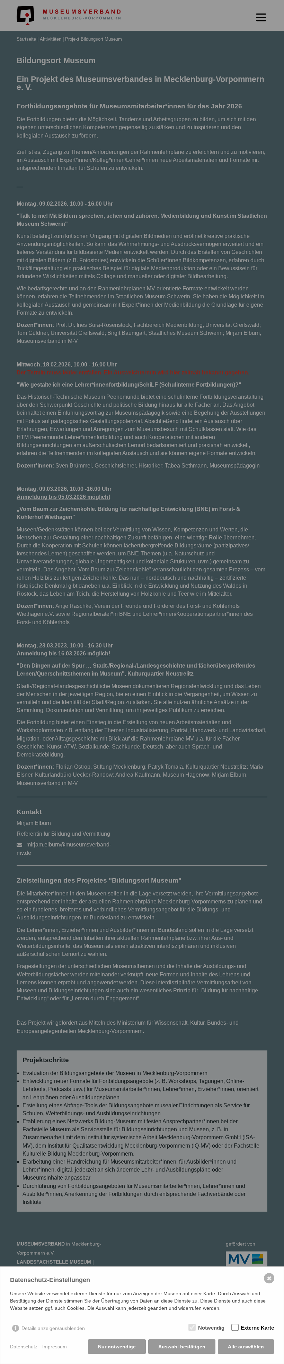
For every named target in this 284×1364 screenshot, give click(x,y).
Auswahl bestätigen (181, 1346)
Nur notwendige (117, 1346)
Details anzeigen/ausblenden (53, 1328)
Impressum (54, 1346)
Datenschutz (23, 1346)
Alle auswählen (246, 1346)
